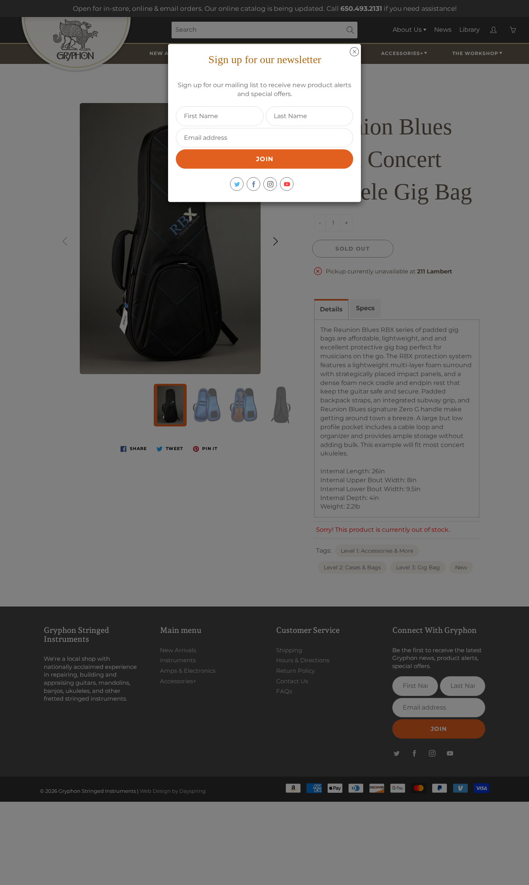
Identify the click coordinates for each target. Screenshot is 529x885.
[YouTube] (287, 184)
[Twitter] (237, 184)
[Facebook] (253, 184)
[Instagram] (270, 184)
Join (264, 159)
